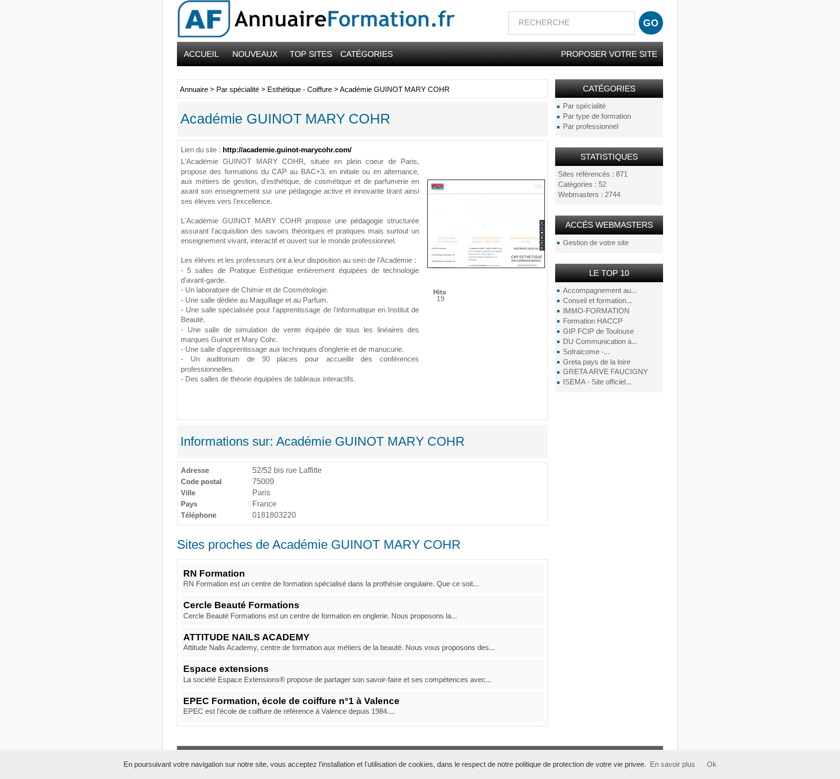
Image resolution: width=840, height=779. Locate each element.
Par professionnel (590, 126)
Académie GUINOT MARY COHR (395, 89)
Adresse (195, 470)
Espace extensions (226, 669)
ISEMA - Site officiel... (597, 382)
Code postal (201, 481)
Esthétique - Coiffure (299, 89)
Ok (712, 764)
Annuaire (194, 89)
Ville (188, 492)
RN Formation (214, 573)
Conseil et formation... (597, 301)
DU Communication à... (600, 341)
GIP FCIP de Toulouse (598, 331)
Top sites (311, 54)
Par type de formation (597, 116)
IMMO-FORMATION (596, 311)
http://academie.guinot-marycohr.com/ (287, 150)
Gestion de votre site (596, 243)
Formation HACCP (593, 321)
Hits (439, 291)
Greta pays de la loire (596, 362)
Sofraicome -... (586, 352)
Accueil (201, 54)
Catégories (366, 54)
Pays (189, 503)
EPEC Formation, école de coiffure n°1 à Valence (291, 701)
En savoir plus (672, 764)
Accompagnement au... (600, 290)
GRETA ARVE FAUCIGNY (605, 372)
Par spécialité (584, 106)
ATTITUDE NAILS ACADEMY (246, 637)
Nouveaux (255, 54)
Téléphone (198, 515)
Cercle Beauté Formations (241, 605)
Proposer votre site (609, 54)
